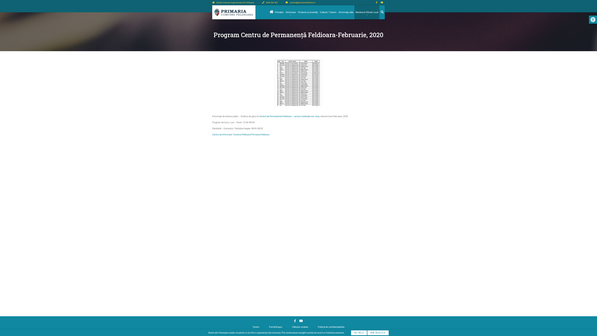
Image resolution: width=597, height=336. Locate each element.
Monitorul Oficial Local (367, 12)
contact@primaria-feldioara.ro (302, 3)
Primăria (279, 12)
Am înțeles (378, 332)
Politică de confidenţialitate (331, 327)
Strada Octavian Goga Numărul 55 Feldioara (235, 3)
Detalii (359, 332)
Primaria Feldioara (260, 134)
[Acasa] (271, 12)
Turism (255, 327)
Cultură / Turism (328, 12)
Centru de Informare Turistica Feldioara (231, 134)
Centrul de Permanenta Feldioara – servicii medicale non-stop (289, 116)
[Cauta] (382, 12)
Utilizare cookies (300, 327)
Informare (291, 12)
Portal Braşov (275, 327)
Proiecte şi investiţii (308, 12)
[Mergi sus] (590, 320)
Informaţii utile (346, 12)
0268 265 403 (272, 3)
